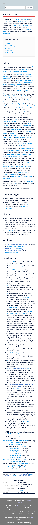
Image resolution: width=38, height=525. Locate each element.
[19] (12, 208)
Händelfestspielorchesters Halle (22, 25)
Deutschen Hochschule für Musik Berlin (15, 71)
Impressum (11, 523)
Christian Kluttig (23, 463)
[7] (24, 111)
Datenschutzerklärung (24, 523)
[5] (9, 101)
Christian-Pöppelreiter (18, 104)
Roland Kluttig (15, 176)
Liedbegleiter (30, 181)
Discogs (19, 248)
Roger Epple (23, 467)
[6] (34, 105)
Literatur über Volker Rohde (13, 250)
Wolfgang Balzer (15, 465)
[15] (17, 174)
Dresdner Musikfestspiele (10, 122)
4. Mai (15, 19)
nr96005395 (6, 476)
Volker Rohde (9, 248)
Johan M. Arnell (8, 467)
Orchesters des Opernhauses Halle (19, 434)
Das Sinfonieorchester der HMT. (18, 369)
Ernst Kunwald (23, 437)
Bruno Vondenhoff (15, 450)
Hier (25, 506)
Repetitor (19, 74)
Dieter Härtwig (13, 307)
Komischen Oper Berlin (26, 106)
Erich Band (23, 446)
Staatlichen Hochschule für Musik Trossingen (16, 166)
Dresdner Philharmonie (23, 108)
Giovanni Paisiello (15, 84)
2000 (9, 21)
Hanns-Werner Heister (21, 313)
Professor (28, 150)
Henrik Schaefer (27, 176)
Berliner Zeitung (26, 297)
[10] (12, 137)
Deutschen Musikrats (9, 174)
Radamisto (18, 98)
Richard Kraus (15, 452)
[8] (22, 121)
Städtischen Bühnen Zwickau (24, 80)
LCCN (31, 474)
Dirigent (26, 21)
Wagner (28, 131)
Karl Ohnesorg (15, 442)
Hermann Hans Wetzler (16, 444)
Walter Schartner (16, 454)
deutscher (21, 21)
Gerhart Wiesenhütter (15, 456)
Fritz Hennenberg (27, 143)
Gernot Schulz (7, 178)
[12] (28, 145)
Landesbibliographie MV (12, 252)
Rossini (5, 133)
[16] (21, 175)
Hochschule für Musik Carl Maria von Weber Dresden (18, 149)
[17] (31, 188)
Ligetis (17, 137)
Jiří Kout (19, 145)
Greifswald (25, 19)
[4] (16, 99)
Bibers (7, 106)
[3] (25, 95)
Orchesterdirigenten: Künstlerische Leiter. (21, 384)
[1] (11, 21)
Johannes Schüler (15, 448)
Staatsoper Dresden (21, 90)
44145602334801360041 (23, 476)
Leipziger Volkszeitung (16, 266)
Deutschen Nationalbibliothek (16, 246)
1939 (18, 19)
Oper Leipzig (6, 33)
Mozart (12, 133)
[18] (28, 200)
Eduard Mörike (23, 441)
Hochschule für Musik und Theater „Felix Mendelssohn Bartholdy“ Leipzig (17, 155)
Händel (8, 98)
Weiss (15, 120)
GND (17, 474)
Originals (18, 386)
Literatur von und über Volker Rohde (16, 244)
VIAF (14, 476)
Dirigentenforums (23, 172)
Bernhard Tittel (7, 441)
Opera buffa (21, 82)
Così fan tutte (7, 137)
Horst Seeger (9, 230)
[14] (14, 164)
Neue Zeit (26, 422)
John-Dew (14, 135)
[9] (3, 131)
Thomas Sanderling (23, 459)
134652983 (23, 474)
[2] (32, 66)
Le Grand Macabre (25, 137)
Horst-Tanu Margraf (15, 457)
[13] (31, 160)
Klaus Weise (16, 469)
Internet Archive (17, 388)
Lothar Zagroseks (26, 125)
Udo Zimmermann (15, 129)
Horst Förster (25, 69)
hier (18, 506)
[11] (18, 141)
